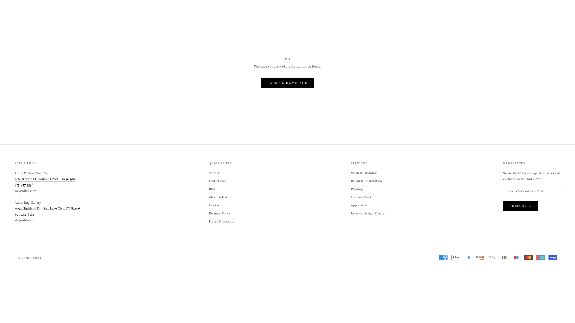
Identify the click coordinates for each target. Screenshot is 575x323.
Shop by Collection (96, 66)
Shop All (59, 66)
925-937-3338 (24, 185)
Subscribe (520, 206)
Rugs (129, 66)
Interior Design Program (369, 213)
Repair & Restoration (366, 181)
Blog (165, 66)
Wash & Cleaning (364, 173)
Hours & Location (222, 221)
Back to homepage (287, 83)
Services (187, 66)
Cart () (556, 66)
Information (217, 66)
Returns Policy (219, 213)
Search (535, 66)
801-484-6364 (24, 214)
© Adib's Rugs (30, 258)
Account (517, 66)
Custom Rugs (361, 197)
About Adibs (218, 197)
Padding (357, 189)
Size (147, 66)
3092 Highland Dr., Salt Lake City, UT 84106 (47, 208)
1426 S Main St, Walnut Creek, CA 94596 (45, 179)
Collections (217, 181)
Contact (215, 205)
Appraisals (358, 205)
